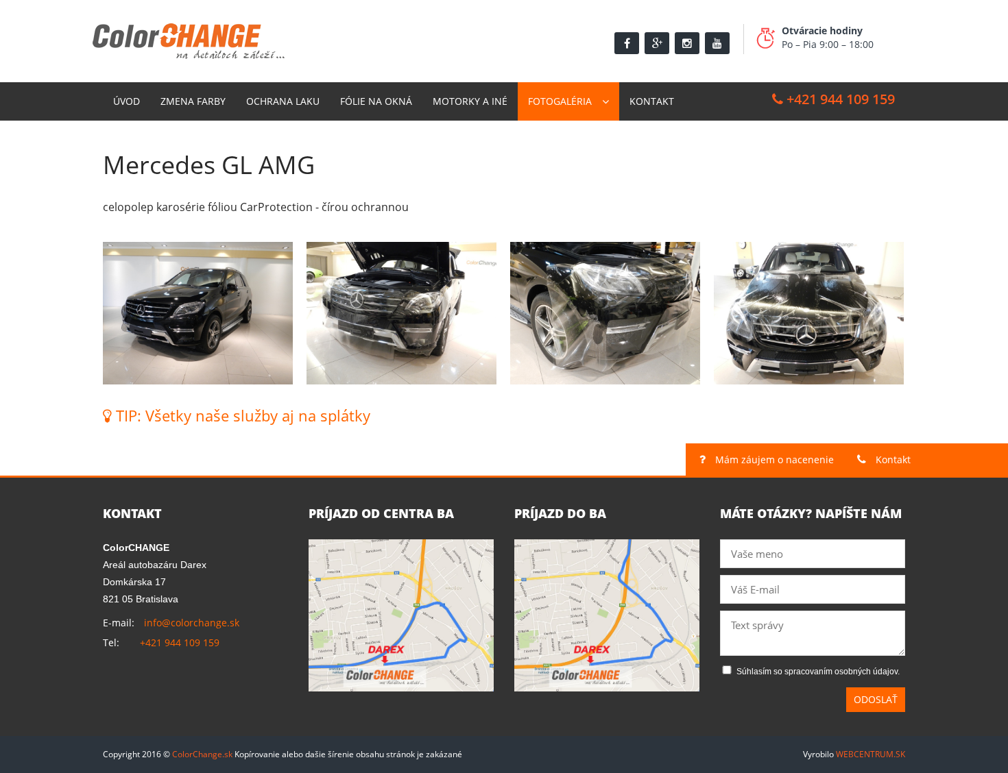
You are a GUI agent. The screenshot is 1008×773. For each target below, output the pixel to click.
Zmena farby (193, 101)
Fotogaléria (560, 101)
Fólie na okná (376, 101)
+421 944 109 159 (839, 99)
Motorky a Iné (470, 101)
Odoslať (876, 699)
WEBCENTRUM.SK (870, 754)
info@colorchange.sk (191, 622)
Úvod (126, 101)
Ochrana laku (283, 101)
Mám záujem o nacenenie (773, 459)
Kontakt (651, 101)
